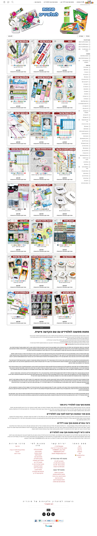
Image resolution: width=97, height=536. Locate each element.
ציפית (86, 164)
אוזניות (86, 69)
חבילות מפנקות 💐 (80, 455)
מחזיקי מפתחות (84, 138)
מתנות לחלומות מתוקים (59, 474)
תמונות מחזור (38, 451)
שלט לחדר (85, 176)
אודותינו (80, 448)
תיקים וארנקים (59, 478)
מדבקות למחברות (83, 131)
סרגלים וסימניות (84, 155)
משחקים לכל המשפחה (83, 61)
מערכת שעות (84, 143)
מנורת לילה (85, 141)
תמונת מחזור (84, 183)
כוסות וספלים (84, 101)
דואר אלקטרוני (48, 504)
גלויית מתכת (85, 79)
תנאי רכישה (17, 454)
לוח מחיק (85, 108)
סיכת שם (85, 153)
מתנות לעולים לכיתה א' (38, 464)
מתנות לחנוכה (38, 470)
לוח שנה (85, 115)
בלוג (80, 454)
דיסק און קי (85, 82)
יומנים (86, 94)
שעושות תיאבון (57, 480)
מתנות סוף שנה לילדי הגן (67, 2)
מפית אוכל (85, 146)
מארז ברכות (85, 124)
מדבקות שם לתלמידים (38, 471)
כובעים (86, 99)
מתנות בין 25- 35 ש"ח (59, 463)
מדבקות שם (38, 2)
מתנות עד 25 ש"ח (83, 42)
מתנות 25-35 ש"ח (83, 44)
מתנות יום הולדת (38, 449)
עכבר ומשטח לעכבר (83, 158)
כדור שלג (85, 96)
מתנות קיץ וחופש (58, 473)
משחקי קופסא (84, 56)
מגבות (86, 126)
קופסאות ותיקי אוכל (83, 167)
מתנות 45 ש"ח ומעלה (83, 50)
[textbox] (48, 366)
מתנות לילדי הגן (38, 462)
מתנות (63, 480)
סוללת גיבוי (85, 150)
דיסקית (86, 84)
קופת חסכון (85, 171)
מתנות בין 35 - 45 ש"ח (59, 465)
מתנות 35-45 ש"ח (83, 47)
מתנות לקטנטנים (38, 466)
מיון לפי (87, 36)
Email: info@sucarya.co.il (59, 454)
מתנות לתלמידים (38, 459)
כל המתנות (80, 2)
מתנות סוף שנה (38, 457)
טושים (86, 91)
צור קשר (17, 446)
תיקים (86, 180)
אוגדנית (86, 67)
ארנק (86, 72)
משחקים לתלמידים (83, 58)
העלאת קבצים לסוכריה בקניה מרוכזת (17, 451)
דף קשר (85, 86)
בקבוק (86, 77)
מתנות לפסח (38, 455)
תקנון (79, 457)
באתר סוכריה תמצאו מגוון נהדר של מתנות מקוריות (55, 436)
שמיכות (85, 178)
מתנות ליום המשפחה (38, 460)
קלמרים (85, 173)
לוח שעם (85, 117)
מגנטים (86, 129)
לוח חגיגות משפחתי (83, 103)
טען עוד (41, 327)
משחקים (85, 148)
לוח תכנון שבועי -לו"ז (83, 120)
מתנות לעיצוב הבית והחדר (58, 476)
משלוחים (79, 452)
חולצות (86, 89)
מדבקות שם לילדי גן (38, 473)
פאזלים (86, 162)
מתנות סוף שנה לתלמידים (51, 2)
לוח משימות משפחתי (83, 111)
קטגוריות (81, 36)
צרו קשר (79, 450)
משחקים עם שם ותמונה (59, 482)
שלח (48, 510)
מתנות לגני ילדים (38, 468)
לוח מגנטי (85, 106)
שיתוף (9, 36)
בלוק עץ (85, 74)
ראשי (79, 446)
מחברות (85, 136)
